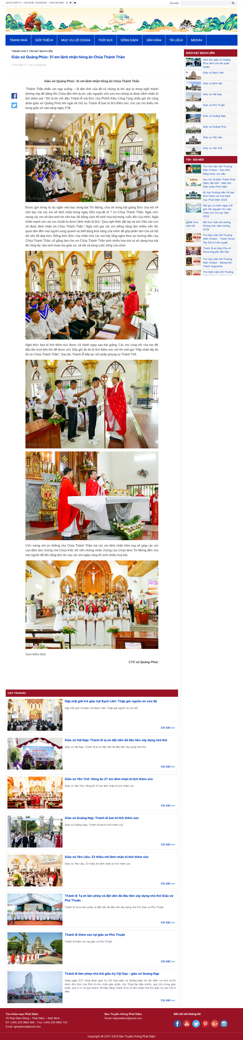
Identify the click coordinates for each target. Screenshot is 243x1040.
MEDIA (196, 40)
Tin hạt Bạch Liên (41, 51)
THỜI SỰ (105, 40)
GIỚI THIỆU (44, 40)
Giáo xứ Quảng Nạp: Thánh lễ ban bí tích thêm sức (102, 818)
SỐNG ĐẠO (129, 40)
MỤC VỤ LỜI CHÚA (75, 40)
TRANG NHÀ (18, 40)
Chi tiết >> (168, 727)
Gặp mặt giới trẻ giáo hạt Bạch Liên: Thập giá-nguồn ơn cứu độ (111, 701)
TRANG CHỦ (18, 51)
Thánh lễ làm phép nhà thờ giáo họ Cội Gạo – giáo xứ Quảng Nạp (112, 973)
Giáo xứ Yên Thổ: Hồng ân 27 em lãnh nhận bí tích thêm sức (109, 779)
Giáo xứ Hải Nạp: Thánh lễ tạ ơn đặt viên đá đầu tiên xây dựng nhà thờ (116, 740)
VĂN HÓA (153, 40)
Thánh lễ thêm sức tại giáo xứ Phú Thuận (95, 935)
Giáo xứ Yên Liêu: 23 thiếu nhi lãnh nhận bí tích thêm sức (107, 857)
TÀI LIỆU (176, 40)
